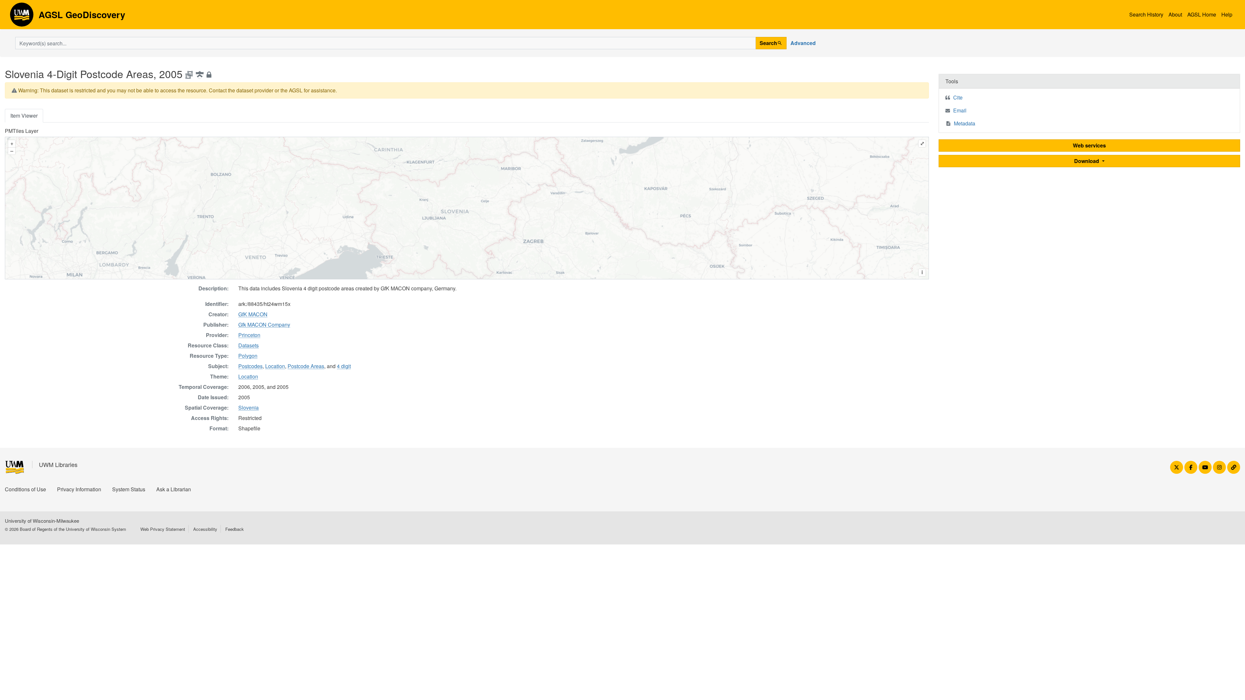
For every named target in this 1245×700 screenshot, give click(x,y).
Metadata (964, 123)
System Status (128, 489)
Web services (1089, 145)
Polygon (247, 355)
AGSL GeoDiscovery (22, 17)
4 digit (344, 366)
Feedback (234, 529)
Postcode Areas (306, 366)
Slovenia (248, 407)
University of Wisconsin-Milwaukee (42, 520)
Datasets (248, 345)
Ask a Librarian (173, 489)
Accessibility (205, 529)
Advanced (803, 43)
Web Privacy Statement (162, 529)
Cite (958, 97)
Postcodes (250, 366)
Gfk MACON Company (264, 324)
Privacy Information (79, 489)
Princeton (249, 335)
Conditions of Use (25, 489)
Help (1226, 14)
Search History (1146, 14)
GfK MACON (252, 314)
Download (1087, 161)
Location (275, 366)
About (1175, 14)
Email (959, 110)
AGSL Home (1201, 14)
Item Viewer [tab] (24, 115)
